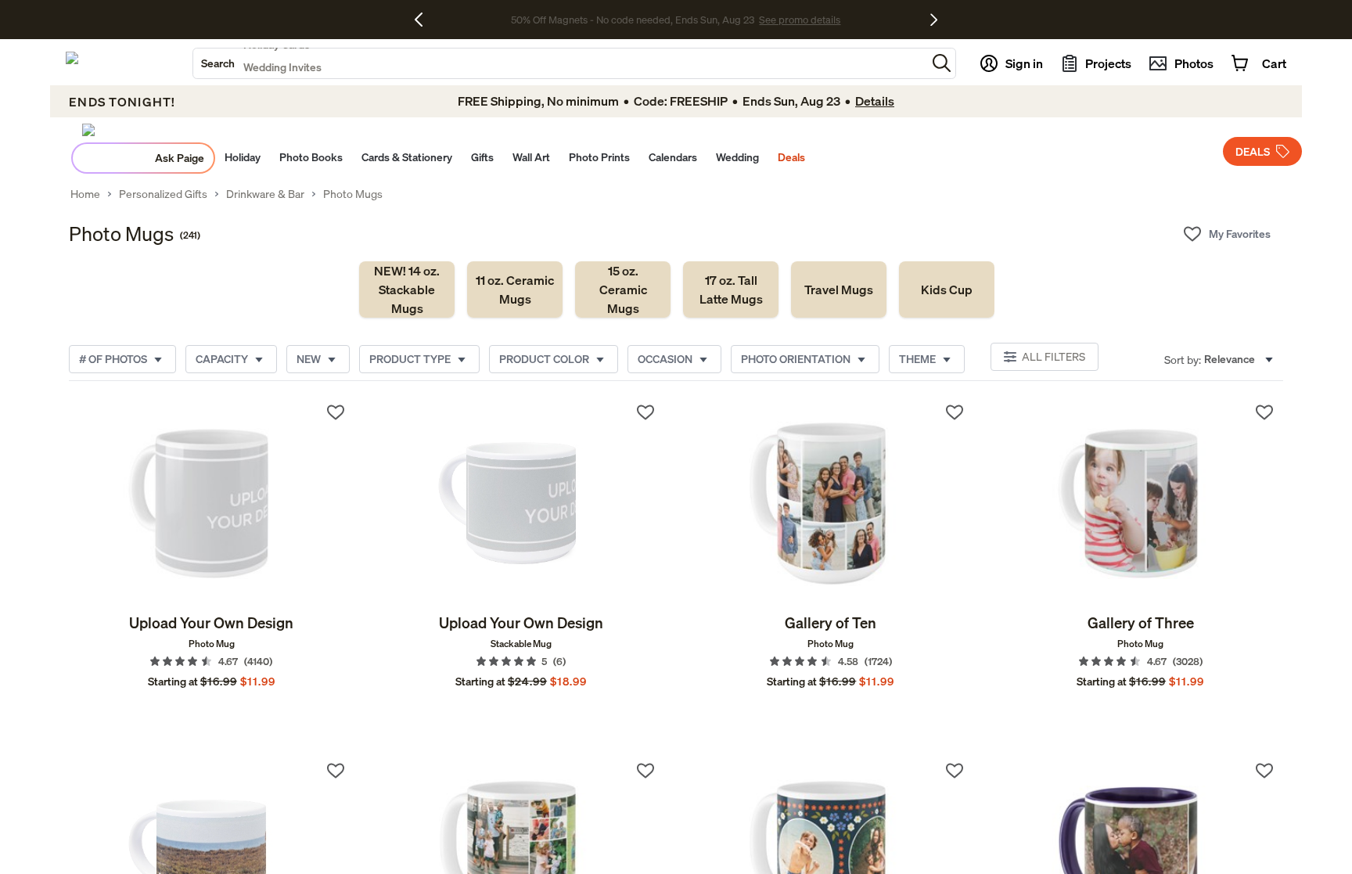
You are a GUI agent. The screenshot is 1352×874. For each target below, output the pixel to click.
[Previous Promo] (424, 20)
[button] (941, 63)
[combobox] (560, 63)
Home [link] (85, 194)
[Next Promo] (933, 19)
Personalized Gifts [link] (163, 194)
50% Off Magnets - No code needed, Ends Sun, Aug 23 (632, 20)
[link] (407, 289)
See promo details (799, 20)
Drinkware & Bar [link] (265, 194)
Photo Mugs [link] (353, 194)
